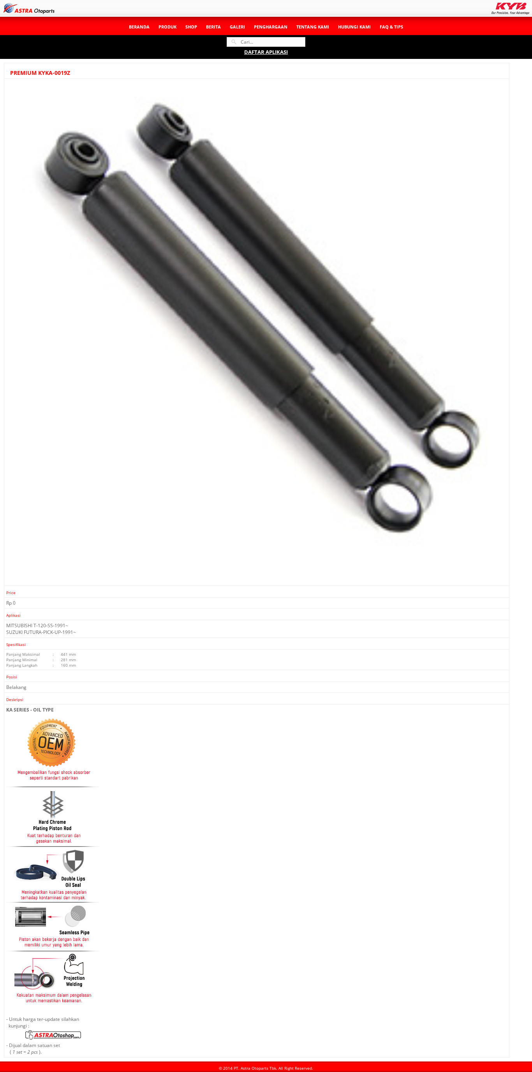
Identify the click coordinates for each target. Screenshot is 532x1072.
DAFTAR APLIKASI (266, 51)
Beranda (139, 27)
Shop (191, 27)
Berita (213, 27)
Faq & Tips (391, 27)
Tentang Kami (312, 27)
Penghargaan (270, 27)
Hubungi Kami (354, 27)
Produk (167, 27)
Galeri (237, 27)
